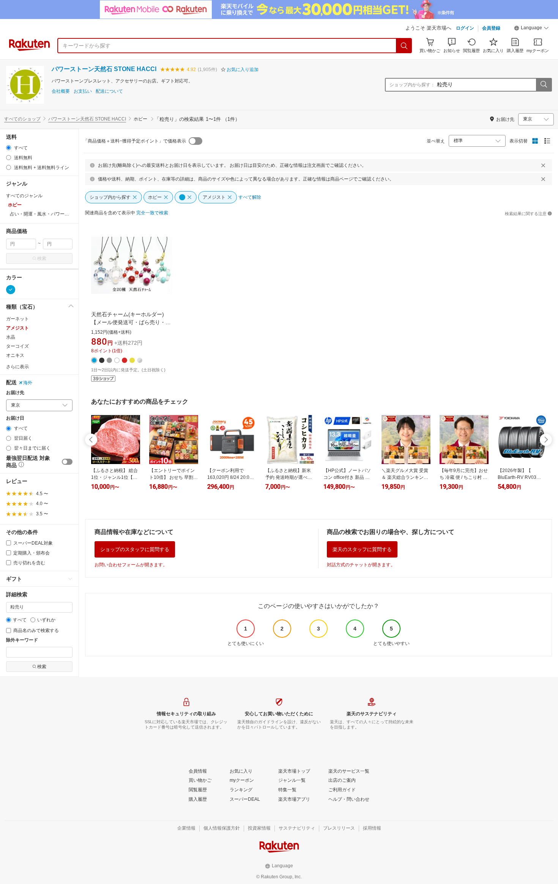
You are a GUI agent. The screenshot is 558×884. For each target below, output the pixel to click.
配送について (109, 91)
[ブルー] (10, 289)
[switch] (67, 462)
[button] (531, 29)
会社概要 (61, 91)
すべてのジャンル (24, 195)
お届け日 (15, 418)
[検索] (404, 45)
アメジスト (17, 328)
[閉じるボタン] (543, 165)
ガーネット (17, 319)
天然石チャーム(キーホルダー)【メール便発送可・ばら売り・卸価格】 (131, 322)
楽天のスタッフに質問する (362, 549)
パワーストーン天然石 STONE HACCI (104, 69)
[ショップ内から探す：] (543, 85)
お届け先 (15, 392)
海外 (27, 382)
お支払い (83, 91)
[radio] (8, 147)
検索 (41, 258)
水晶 (10, 337)
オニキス (15, 355)
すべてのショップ (22, 119)
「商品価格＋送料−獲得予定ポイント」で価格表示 (134, 141)
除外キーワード (22, 640)
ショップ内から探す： (412, 84)
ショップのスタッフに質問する (134, 549)
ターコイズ (17, 346)
